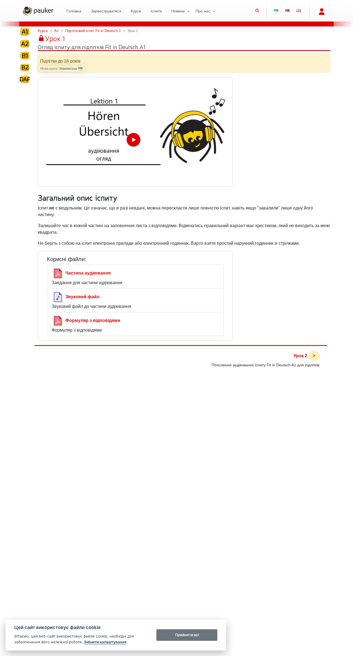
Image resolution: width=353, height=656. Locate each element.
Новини (178, 11)
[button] (257, 11)
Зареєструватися (106, 11)
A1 (56, 31)
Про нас (203, 11)
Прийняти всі (187, 635)
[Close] (344, 639)
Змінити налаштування (105, 642)
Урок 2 (300, 355)
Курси (136, 11)
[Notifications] (300, 648)
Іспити (156, 11)
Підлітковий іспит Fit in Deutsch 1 (93, 31)
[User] (321, 12)
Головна (73, 11)
